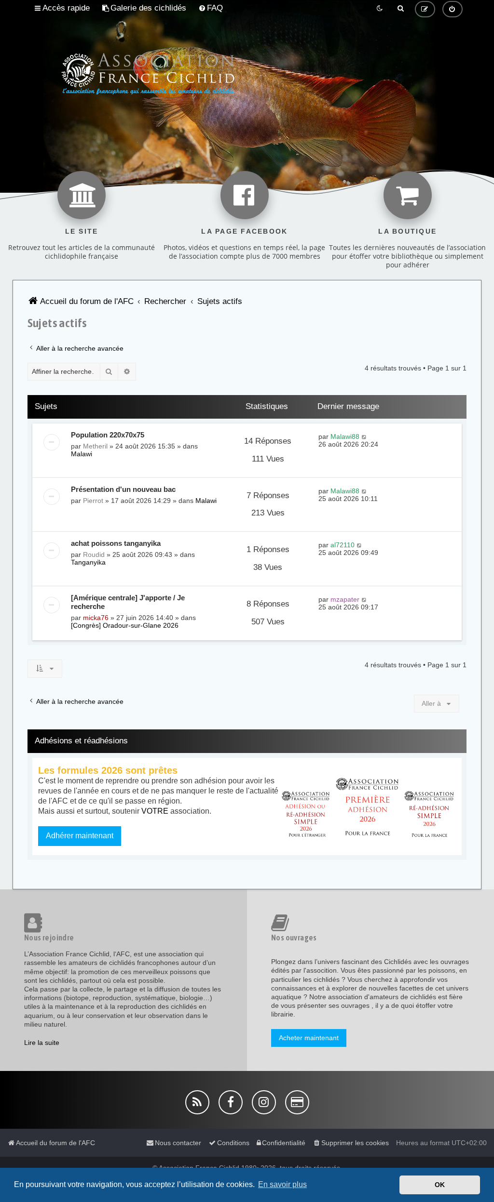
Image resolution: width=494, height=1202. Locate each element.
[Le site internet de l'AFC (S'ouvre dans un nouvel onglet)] (81, 195)
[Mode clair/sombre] (380, 8)
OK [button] (440, 1185)
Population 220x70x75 (107, 435)
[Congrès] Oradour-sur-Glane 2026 (124, 625)
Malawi (81, 454)
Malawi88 (344, 436)
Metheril (95, 446)
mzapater (344, 599)
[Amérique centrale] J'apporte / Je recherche (128, 602)
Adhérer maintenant (79, 836)
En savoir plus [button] (282, 1184)
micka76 (96, 617)
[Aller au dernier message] (364, 436)
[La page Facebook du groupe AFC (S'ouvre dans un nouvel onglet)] (244, 195)
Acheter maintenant (309, 1038)
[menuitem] (144, 8)
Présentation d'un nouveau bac (123, 489)
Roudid (94, 554)
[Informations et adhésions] (368, 806)
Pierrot (93, 500)
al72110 (342, 545)
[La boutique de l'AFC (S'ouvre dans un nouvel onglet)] (408, 195)
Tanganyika (88, 562)
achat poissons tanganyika (116, 543)
